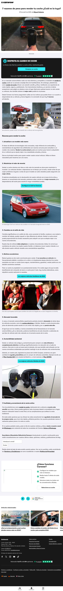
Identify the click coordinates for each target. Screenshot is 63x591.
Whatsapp (7, 428)
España (5, 576)
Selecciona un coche (48, 487)
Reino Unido (21, 576)
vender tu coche (24, 407)
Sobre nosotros (32, 539)
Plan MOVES (47, 357)
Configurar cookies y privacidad (21, 569)
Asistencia (4, 539)
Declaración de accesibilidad (54, 569)
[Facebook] (2, 557)
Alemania (12, 576)
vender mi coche (11, 85)
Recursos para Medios (34, 543)
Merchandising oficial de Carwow (37, 548)
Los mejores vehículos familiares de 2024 (31, 276)
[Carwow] (7, 2)
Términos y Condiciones (12, 451)
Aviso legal (3, 572)
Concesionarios (52, 541)
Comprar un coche (31, 69)
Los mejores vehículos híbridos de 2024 (31, 361)
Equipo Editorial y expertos (55, 543)
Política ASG (32, 569)
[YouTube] (14, 557)
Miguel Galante (39, 12)
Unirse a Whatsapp (49, 428)
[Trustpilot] (43, 76)
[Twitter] (6, 557)
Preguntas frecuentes (34, 541)
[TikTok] (18, 557)
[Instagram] (10, 557)
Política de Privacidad (47, 451)
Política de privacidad (41, 569)
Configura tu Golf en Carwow (31, 185)
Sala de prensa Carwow (34, 546)
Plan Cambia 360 (9, 357)
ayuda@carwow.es (15, 550)
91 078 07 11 (8, 548)
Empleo (50, 539)
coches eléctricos (28, 323)
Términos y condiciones (6, 569)
